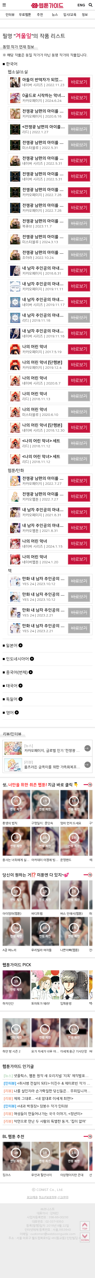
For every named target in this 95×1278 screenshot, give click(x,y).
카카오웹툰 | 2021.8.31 (40, 531)
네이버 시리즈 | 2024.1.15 (42, 546)
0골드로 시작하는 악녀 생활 (46, 95)
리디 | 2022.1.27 (35, 132)
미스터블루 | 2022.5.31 (40, 148)
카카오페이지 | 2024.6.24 (41, 101)
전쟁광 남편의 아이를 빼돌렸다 (48, 111)
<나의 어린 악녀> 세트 (41, 441)
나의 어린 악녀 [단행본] (42, 362)
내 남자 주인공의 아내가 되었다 (49, 268)
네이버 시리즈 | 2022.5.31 (42, 163)
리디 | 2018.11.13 (36, 399)
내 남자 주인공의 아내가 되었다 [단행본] (56, 284)
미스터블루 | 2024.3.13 (40, 242)
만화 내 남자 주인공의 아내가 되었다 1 (55, 610)
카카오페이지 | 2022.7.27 (41, 483)
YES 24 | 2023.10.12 (38, 584)
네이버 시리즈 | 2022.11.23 (43, 85)
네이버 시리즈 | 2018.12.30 (43, 430)
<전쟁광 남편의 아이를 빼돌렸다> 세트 (55, 127)
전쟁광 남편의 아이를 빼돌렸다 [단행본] (56, 174)
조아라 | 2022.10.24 (37, 258)
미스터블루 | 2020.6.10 (40, 415)
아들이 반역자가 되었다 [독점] (47, 80)
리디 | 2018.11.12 (36, 446)
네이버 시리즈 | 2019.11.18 (43, 336)
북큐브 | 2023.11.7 (36, 226)
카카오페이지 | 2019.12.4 (41, 367)
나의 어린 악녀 (34, 346)
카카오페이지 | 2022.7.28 (41, 195)
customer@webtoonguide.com (52, 1234)
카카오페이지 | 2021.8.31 (41, 515)
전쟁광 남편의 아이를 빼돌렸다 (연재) (54, 237)
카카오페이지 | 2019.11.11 (42, 289)
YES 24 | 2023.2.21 (37, 615)
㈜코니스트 (48, 1209)
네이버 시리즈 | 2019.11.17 (43, 305)
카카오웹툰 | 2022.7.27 (40, 499)
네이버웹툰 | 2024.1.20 (40, 562)
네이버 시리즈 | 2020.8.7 (41, 383)
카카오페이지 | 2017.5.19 (41, 352)
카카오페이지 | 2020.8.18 (41, 116)
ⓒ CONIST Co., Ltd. (47, 1190)
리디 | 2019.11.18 (36, 320)
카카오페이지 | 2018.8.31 (41, 273)
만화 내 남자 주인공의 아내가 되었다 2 (55, 594)
